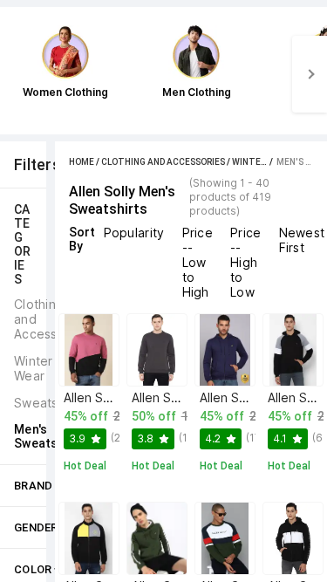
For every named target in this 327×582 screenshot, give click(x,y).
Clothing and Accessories (163, 162)
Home (81, 162)
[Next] (309, 74)
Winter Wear (262, 162)
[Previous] (17, 74)
